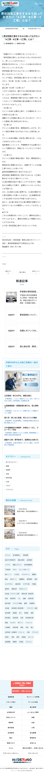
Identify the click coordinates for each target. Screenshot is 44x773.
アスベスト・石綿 (32, 608)
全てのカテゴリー (12, 462)
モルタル (12, 622)
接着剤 (34, 574)
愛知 (13, 637)
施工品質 (7, 603)
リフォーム (29, 622)
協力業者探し (17, 555)
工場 (7, 482)
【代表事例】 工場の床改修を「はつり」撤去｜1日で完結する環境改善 (21, 444)
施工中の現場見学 (10, 560)
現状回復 (15, 627)
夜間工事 (14, 589)
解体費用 (29, 579)
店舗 (7, 466)
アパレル (7, 555)
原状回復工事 (29, 618)
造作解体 (29, 560)
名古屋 (7, 608)
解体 (18, 637)
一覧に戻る (22, 272)
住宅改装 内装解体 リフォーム (14, 632)
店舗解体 (21, 579)
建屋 (6, 622)
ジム (19, 598)
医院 (36, 579)
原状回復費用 (28, 565)
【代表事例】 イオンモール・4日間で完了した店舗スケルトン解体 (21, 412)
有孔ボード (13, 579)
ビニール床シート (24, 569)
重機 (25, 603)
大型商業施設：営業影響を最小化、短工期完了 (21, 407)
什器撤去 (7, 627)
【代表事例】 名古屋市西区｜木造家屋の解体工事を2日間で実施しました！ (21, 422)
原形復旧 (7, 618)
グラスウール (25, 574)
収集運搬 (7, 642)
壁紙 (6, 579)
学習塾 (34, 584)
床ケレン (20, 622)
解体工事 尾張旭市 (27, 594)
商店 (22, 627)
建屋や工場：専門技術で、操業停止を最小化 (21, 440)
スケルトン (29, 642)
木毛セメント (23, 589)
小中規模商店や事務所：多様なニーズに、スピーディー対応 (21, 429)
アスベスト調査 (17, 603)
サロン (15, 569)
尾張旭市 (12, 598)
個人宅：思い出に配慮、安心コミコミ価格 (20, 418)
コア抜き (16, 574)
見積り (7, 637)
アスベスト (9, 490)
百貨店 (21, 642)
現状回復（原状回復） (18, 608)
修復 (22, 618)
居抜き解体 (21, 560)
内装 (7, 474)
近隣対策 (30, 598)
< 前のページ (8, 272)
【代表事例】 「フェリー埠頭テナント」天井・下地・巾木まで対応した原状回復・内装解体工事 (21, 400)
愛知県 (26, 613)
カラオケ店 (26, 584)
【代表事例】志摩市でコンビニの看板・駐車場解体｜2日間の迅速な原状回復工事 (21, 434)
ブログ (4, 264)
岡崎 (32, 613)
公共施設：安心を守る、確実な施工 (18, 396)
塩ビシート (8, 574)
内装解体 (31, 603)
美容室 (15, 613)
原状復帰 (7, 613)
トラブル (7, 565)
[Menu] (40, 3)
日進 (6, 598)
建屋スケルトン (17, 565)
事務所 (8, 470)
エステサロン (9, 584)
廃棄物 (15, 642)
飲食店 (24, 637)
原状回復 (9, 478)
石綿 (28, 632)
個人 (32, 627)
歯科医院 (18, 584)
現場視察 (25, 555)
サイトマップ (33, 753)
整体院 (7, 589)
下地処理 (7, 569)
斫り (20, 613)
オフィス (30, 637)
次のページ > (36, 272)
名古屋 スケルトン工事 (12, 594)
